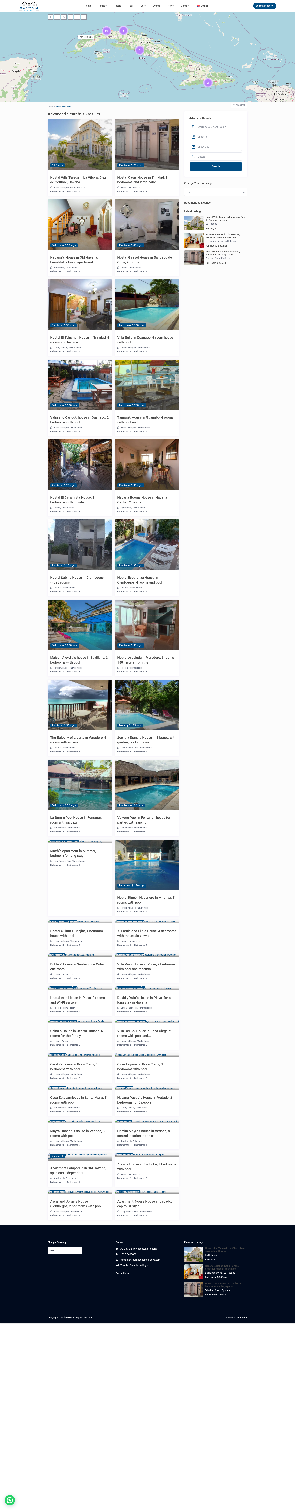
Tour (130, 5)
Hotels (117, 5)
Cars (143, 5)
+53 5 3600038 (128, 1254)
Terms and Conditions (235, 1317)
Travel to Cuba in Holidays (134, 1265)
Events (156, 5)
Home (88, 5)
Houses (102, 5)
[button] (10, 1500)
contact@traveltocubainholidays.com (140, 1259)
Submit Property (264, 5)
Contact (185, 5)
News (171, 5)
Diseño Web (66, 1317)
